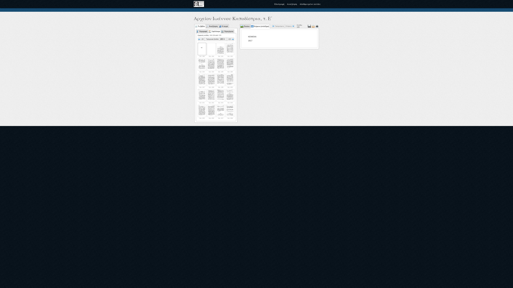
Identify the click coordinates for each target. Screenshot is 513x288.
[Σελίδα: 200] (230, 80)
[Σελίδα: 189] (202, 49)
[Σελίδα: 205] (202, 111)
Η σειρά (225, 26)
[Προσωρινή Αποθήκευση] (309, 26)
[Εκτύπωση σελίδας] (317, 26)
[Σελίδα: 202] (211, 95)
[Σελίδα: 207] (220, 111)
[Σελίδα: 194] (211, 64)
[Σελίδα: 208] (230, 111)
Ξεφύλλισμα (215, 31)
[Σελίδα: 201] (202, 95)
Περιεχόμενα (228, 31)
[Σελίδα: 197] (202, 80)
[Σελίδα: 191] (220, 49)
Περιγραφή (203, 31)
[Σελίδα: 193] (202, 64)
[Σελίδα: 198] (211, 80)
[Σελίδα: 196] (230, 64)
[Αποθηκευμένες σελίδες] (313, 26)
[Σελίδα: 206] (211, 111)
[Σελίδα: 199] (220, 80)
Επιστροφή (279, 4)
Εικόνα (247, 26)
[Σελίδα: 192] (230, 49)
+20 (229, 39)
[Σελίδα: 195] (220, 64)
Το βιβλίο (201, 26)
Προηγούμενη (279, 26)
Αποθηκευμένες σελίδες (310, 4)
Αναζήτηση (292, 4)
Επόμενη (289, 26)
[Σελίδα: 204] (230, 95)
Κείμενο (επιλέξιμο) (261, 26)
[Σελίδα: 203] (220, 95)
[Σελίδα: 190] (211, 49)
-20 (202, 39)
